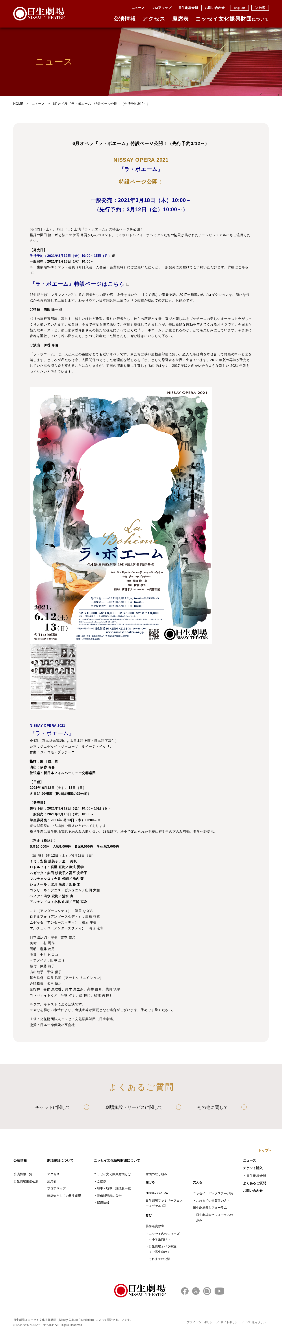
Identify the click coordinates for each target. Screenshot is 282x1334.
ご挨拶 (101, 1181)
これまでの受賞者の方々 (213, 1200)
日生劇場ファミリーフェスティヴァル (164, 1203)
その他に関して (212, 1107)
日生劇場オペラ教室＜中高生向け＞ (162, 1249)
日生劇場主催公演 (26, 1181)
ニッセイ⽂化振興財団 (232, 19)
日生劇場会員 (188, 7)
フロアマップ (161, 7)
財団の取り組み (156, 1174)
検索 (262, 7)
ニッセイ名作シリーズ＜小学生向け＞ (164, 1236)
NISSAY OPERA (157, 1193)
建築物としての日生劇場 (64, 1195)
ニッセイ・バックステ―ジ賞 (213, 1193)
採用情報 (103, 1202)
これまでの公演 (159, 1259)
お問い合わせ (215, 7)
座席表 (180, 19)
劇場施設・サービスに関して (134, 1107)
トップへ (265, 1150)
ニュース (138, 7)
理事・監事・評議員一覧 (114, 1188)
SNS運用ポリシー (257, 1322)
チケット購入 (253, 1168)
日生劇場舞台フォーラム (210, 1207)
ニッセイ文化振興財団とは (112, 1174)
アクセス (154, 19)
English (239, 7)
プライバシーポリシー (201, 1322)
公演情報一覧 (23, 1174)
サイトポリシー (231, 1322)
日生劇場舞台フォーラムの (214, 1217)
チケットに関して (52, 1107)
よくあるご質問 (254, 1183)
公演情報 (125, 19)
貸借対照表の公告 (109, 1195)
